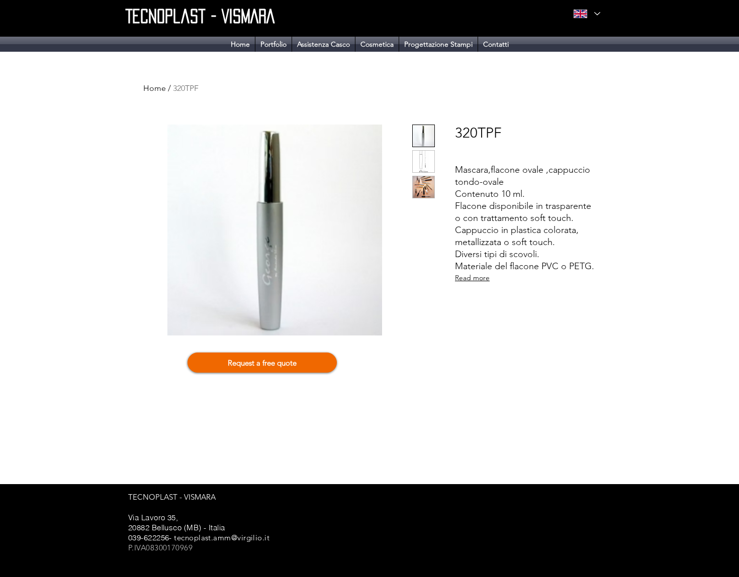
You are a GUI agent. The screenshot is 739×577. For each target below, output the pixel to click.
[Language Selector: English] (587, 14)
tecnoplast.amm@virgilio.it (221, 537)
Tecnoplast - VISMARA (200, 16)
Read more (472, 277)
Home (154, 88)
